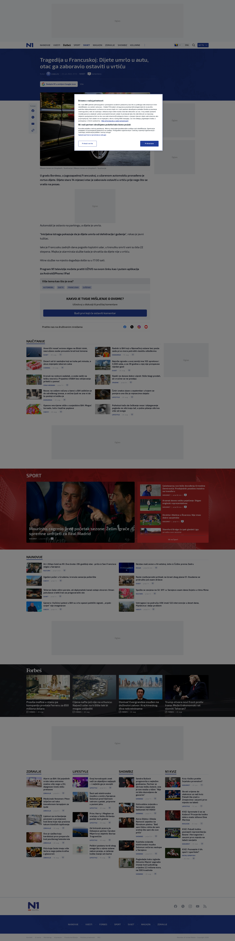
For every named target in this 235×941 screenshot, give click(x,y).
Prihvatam (149, 143)
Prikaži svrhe (87, 143)
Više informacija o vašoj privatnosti (114, 121)
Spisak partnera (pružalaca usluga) (92, 135)
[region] (118, 122)
